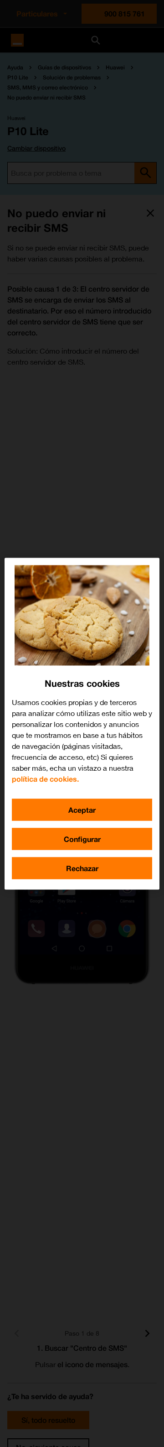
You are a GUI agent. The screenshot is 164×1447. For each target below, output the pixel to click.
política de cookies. (45, 778)
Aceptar (82, 809)
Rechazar (82, 867)
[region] (82, 723)
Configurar (82, 838)
